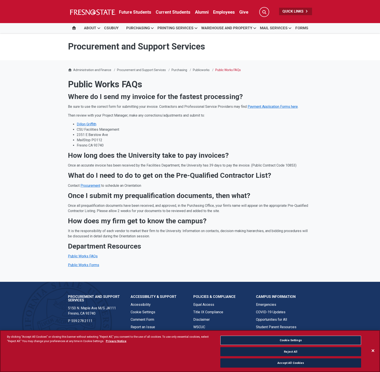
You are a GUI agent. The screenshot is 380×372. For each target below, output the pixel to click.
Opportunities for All (271, 319)
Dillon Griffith (86, 124)
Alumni (202, 12)
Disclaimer (201, 319)
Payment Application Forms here (273, 106)
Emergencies (266, 304)
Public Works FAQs (83, 256)
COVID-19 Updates (270, 312)
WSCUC (199, 327)
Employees (224, 12)
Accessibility (141, 304)
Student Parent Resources (276, 327)
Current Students (173, 12)
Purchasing (138, 28)
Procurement (90, 185)
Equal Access (203, 304)
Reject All (290, 351)
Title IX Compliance (208, 312)
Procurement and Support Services (141, 70)
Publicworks (201, 70)
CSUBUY (111, 28)
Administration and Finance (92, 70)
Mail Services (274, 28)
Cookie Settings (143, 312)
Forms (301, 28)
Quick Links (293, 11)
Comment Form (142, 319)
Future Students (135, 12)
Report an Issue (143, 327)
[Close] (373, 351)
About (90, 28)
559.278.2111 (81, 321)
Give (243, 12)
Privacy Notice (116, 341)
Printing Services (175, 28)
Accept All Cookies (290, 363)
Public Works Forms (83, 265)
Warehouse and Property (226, 28)
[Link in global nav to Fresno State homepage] (92, 12)
